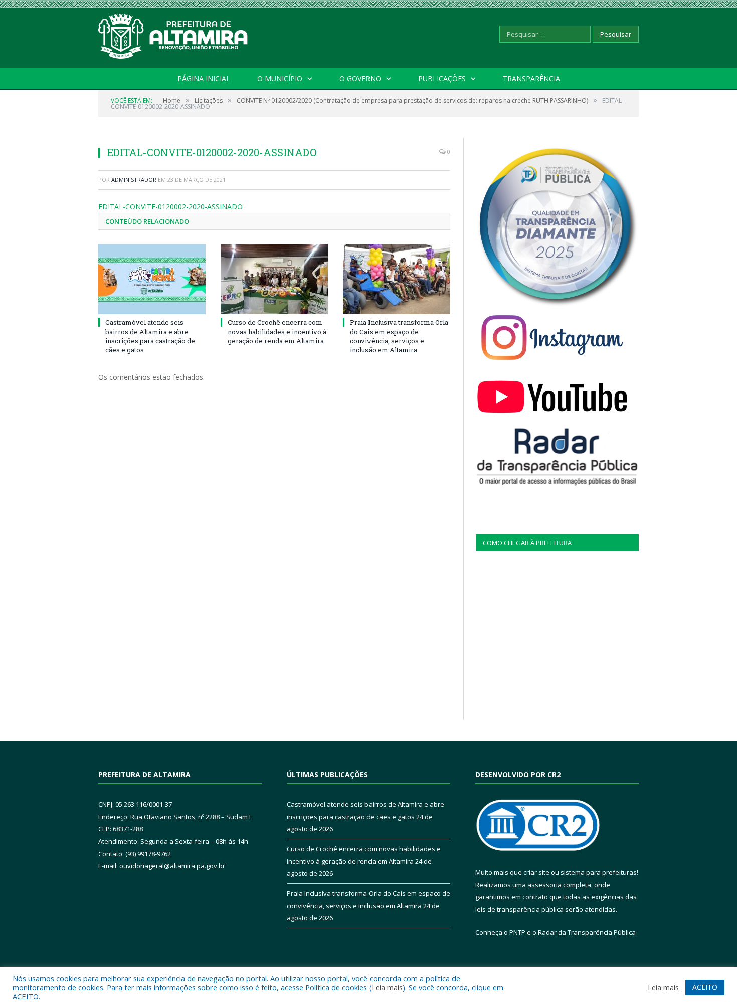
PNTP (517, 932)
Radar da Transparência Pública (587, 932)
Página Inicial (203, 78)
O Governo (360, 78)
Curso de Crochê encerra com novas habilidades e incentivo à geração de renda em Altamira (277, 331)
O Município (279, 78)
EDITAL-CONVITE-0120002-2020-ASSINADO (170, 206)
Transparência (531, 78)
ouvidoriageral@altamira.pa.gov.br (172, 865)
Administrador (133, 179)
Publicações (442, 78)
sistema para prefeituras (599, 872)
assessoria (544, 884)
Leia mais (387, 987)
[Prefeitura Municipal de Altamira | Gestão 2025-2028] (173, 34)
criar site (536, 872)
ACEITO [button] (704, 987)
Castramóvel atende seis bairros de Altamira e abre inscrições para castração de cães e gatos (150, 336)
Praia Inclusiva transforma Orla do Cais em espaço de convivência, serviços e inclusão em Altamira (399, 336)
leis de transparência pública (519, 909)
